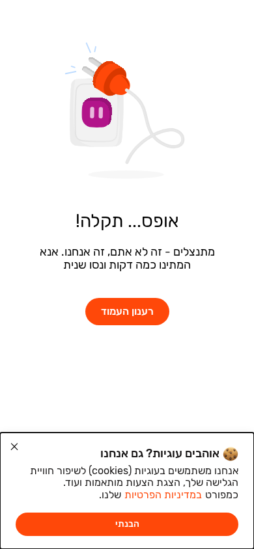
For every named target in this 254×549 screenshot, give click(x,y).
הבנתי (127, 523)
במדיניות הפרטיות (163, 495)
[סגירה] (14, 447)
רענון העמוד (127, 311)
